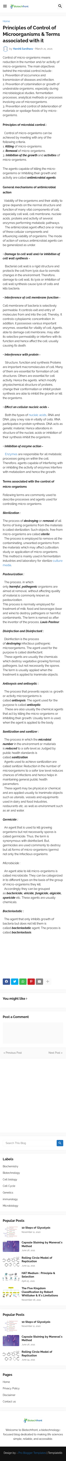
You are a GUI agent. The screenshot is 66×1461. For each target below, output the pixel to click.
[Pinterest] (31, 981)
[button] (5, 6)
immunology (10, 1199)
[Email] (39, 981)
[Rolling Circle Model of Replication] (11, 1261)
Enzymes (11, 454)
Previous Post (14, 1052)
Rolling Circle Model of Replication (37, 1259)
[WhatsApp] (23, 981)
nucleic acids (37, 415)
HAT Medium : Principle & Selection (38, 1274)
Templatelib (55, 1452)
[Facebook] (6, 981)
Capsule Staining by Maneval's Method (42, 1244)
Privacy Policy (11, 1388)
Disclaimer (9, 1395)
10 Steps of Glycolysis (36, 1227)
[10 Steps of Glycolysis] (11, 1231)
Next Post (54, 1052)
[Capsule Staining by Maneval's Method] (11, 1246)
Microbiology (10, 1205)
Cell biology (10, 1179)
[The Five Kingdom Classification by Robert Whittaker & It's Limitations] (11, 1292)
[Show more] (47, 981)
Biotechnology (11, 1172)
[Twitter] (14, 981)
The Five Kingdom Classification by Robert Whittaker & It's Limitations (40, 1292)
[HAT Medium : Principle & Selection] (11, 1277)
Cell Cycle (9, 1185)
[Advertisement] (33, 1095)
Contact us (9, 1401)
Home (6, 21)
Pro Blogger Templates (32, 1452)
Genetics (8, 1192)
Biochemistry (10, 1166)
